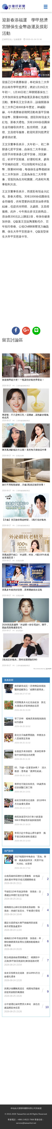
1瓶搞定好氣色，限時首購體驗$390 (19, 659)
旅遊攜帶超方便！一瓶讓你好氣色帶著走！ (23, 380)
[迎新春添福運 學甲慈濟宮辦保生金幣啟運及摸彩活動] (16, 331)
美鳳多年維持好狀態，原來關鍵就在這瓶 (22, 590)
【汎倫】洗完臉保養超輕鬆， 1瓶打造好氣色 (24, 520)
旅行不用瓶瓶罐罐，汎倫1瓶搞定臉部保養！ (23, 485)
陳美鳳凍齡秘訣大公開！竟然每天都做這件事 (24, 450)
